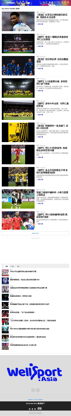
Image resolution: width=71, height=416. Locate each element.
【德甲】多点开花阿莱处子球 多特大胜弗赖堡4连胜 (52, 171)
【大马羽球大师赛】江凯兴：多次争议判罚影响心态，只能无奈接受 (33, 320)
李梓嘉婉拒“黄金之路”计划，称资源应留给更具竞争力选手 (29, 304)
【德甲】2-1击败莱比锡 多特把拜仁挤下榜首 (51, 82)
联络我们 (41, 399)
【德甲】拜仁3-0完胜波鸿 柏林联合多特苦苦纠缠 (51, 149)
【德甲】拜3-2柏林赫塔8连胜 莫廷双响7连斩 (51, 215)
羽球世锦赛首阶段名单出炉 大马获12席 (23, 345)
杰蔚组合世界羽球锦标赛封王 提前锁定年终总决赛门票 (28, 288)
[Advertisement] (35, 250)
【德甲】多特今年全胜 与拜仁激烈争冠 (52, 104)
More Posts (35, 233)
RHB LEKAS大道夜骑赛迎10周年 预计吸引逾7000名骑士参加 (29, 329)
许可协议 (35, 399)
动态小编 (40, 24)
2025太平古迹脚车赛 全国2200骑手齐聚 (23, 271)
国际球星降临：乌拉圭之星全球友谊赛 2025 (24, 280)
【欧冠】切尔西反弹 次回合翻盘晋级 (52, 60)
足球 (37, 12)
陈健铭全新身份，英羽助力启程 (20, 296)
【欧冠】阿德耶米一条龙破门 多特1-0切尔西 (52, 127)
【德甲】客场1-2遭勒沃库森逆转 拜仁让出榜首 (52, 38)
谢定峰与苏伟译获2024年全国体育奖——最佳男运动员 (28, 337)
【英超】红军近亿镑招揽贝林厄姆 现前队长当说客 (51, 16)
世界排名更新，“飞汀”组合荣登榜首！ (23, 312)
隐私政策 (30, 399)
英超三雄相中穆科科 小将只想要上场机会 (52, 193)
